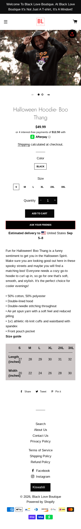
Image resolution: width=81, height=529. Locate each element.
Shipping (24, 144)
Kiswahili (39, 487)
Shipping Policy (40, 456)
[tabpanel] (40, 57)
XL (42, 186)
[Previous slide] (32, 94)
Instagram (42, 476)
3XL (63, 186)
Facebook (42, 471)
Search (41, 424)
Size (40, 178)
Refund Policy (40, 462)
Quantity (30, 200)
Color (40, 158)
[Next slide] (48, 94)
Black (40, 166)
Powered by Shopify (41, 502)
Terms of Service (41, 450)
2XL (52, 186)
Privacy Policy (40, 441)
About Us (40, 430)
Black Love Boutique (46, 496)
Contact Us (40, 435)
